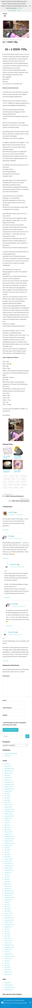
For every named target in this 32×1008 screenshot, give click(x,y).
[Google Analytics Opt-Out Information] (2, 1003)
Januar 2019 (8, 834)
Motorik (10, 484)
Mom (18, 40)
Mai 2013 (7, 965)
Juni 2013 (7, 963)
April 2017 (7, 882)
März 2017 (8, 884)
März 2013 (8, 970)
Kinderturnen (11, 481)
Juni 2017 (7, 877)
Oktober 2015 (8, 922)
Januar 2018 (8, 861)
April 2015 (7, 936)
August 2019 (8, 818)
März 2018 (8, 857)
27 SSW (5, 476)
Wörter (22, 487)
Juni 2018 (7, 850)
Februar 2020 (8, 805)
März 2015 (8, 938)
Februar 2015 (8, 940)
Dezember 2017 (9, 864)
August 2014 (8, 949)
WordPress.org (9, 989)
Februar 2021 (8, 778)
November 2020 (9, 784)
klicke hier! (7, 1005)
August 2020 (8, 791)
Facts (18, 479)
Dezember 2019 (9, 809)
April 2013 (7, 968)
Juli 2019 (7, 821)
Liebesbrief (23, 481)
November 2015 (9, 920)
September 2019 (9, 816)
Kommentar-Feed (9, 987)
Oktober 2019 (8, 814)
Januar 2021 (8, 780)
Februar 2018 (8, 859)
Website (5, 715)
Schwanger (24, 484)
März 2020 (8, 802)
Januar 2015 (8, 943)
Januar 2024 (8, 766)
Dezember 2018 (9, 836)
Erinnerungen (7, 479)
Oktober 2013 (8, 954)
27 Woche (11, 476)
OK (19, 10)
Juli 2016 (7, 902)
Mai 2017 (7, 879)
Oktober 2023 (8, 773)
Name (5, 700)
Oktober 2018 (8, 841)
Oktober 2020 (8, 787)
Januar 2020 (8, 807)
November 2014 (9, 947)
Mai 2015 (7, 934)
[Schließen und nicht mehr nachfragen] (30, 1003)
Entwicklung (23, 476)
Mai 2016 (7, 906)
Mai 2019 (7, 825)
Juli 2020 (7, 793)
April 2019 (7, 827)
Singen (5, 487)
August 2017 (8, 873)
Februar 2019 (8, 832)
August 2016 (8, 900)
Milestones (13, 40)
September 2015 (9, 925)
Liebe (17, 481)
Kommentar (6, 676)
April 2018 (7, 854)
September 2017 (9, 870)
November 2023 (9, 771)
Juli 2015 (7, 929)
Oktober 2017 (8, 868)
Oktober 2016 (8, 895)
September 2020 (9, 789)
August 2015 (8, 927)
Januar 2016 (8, 916)
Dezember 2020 (9, 782)
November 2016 (9, 893)
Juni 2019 (7, 823)
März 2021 (8, 775)
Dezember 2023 (9, 768)
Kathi (9, 536)
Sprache (11, 487)
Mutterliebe (17, 484)
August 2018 (8, 845)
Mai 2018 (7, 852)
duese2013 (13, 564)
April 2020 (7, 800)
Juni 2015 (7, 931)
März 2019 (8, 830)
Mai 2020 (7, 798)
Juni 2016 (7, 904)
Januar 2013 (8, 974)
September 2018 (9, 843)
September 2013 (9, 956)
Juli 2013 (7, 961)
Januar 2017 (8, 888)
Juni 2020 (7, 796)
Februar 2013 (8, 972)
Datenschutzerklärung (11, 753)
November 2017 (9, 866)
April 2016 (7, 909)
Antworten (6, 530)
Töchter (16, 487)
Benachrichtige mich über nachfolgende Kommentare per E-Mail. (14, 724)
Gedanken (23, 479)
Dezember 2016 (9, 891)
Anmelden (7, 983)
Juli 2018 (7, 848)
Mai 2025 (7, 764)
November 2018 (9, 839)
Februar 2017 (8, 886)
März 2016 (8, 911)
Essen (13, 479)
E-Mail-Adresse (7, 708)
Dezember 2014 (9, 945)
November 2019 (9, 812)
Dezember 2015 (9, 918)
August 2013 (8, 958)
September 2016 (9, 897)
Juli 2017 (7, 875)
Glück (5, 481)
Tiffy (21, 40)
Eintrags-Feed (9, 985)
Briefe (17, 476)
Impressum (8, 756)
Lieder (5, 484)
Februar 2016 (8, 913)
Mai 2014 (7, 952)
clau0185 (11, 512)
